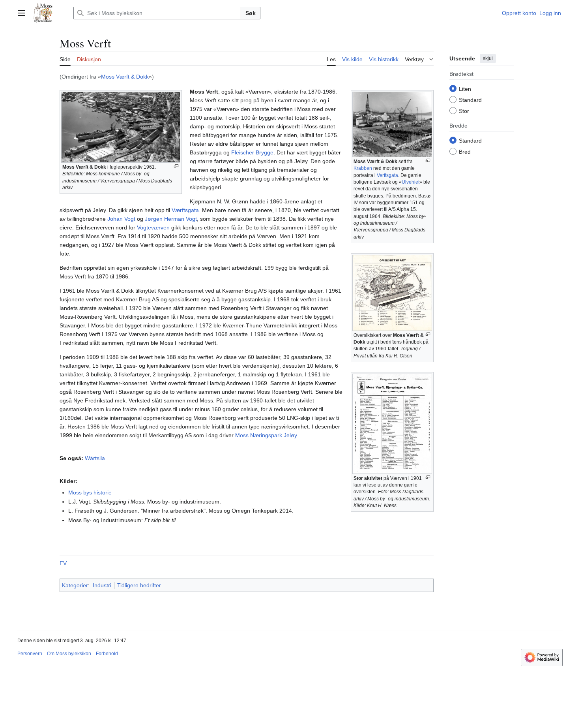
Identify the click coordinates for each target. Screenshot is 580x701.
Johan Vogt (121, 219)
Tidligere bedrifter (139, 585)
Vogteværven (153, 227)
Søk (250, 13)
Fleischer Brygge (252, 152)
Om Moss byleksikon (69, 653)
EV (63, 563)
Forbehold (107, 653)
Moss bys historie (90, 492)
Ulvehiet (410, 182)
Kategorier (75, 585)
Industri (102, 585)
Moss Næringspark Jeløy (266, 435)
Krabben (363, 168)
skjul (488, 58)
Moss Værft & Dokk (125, 76)
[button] (21, 13)
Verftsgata (387, 175)
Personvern (29, 653)
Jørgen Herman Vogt (171, 219)
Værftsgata (185, 210)
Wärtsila (95, 458)
